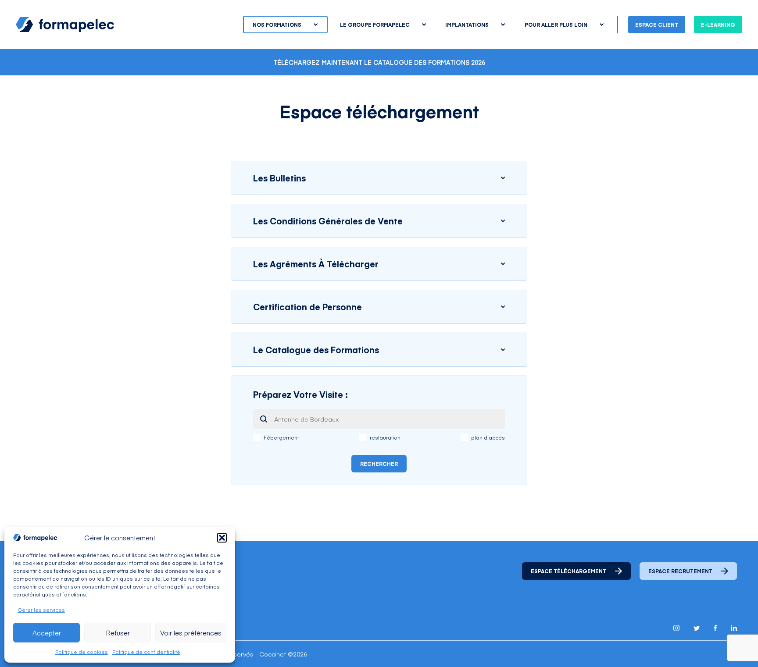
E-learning (718, 24)
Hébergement (281, 437)
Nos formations (277, 24)
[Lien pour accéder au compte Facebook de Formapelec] (715, 628)
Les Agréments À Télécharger (316, 264)
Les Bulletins (279, 178)
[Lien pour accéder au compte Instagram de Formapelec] (676, 628)
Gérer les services (41, 609)
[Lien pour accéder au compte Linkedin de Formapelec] (734, 628)
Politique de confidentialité (146, 651)
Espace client (656, 24)
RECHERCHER (379, 463)
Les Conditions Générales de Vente (328, 221)
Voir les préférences (191, 632)
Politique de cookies (81, 651)
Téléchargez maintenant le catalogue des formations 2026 (379, 62)
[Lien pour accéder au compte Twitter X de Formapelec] (697, 628)
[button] (222, 537)
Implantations (467, 24)
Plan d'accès (488, 437)
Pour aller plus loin (556, 24)
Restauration (385, 437)
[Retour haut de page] (731, 641)
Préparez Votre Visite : (300, 394)
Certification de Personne (307, 306)
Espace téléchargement (568, 571)
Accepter (46, 632)
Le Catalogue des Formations (316, 349)
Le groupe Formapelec (375, 24)
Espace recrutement (680, 571)
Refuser (118, 632)
